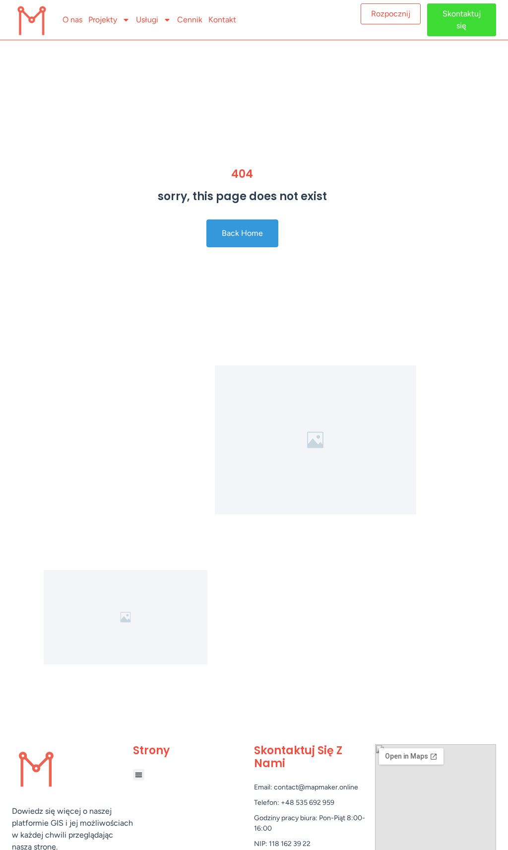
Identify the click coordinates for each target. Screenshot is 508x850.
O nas (72, 19)
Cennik (189, 19)
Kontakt (222, 19)
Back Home (242, 233)
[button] (138, 774)
